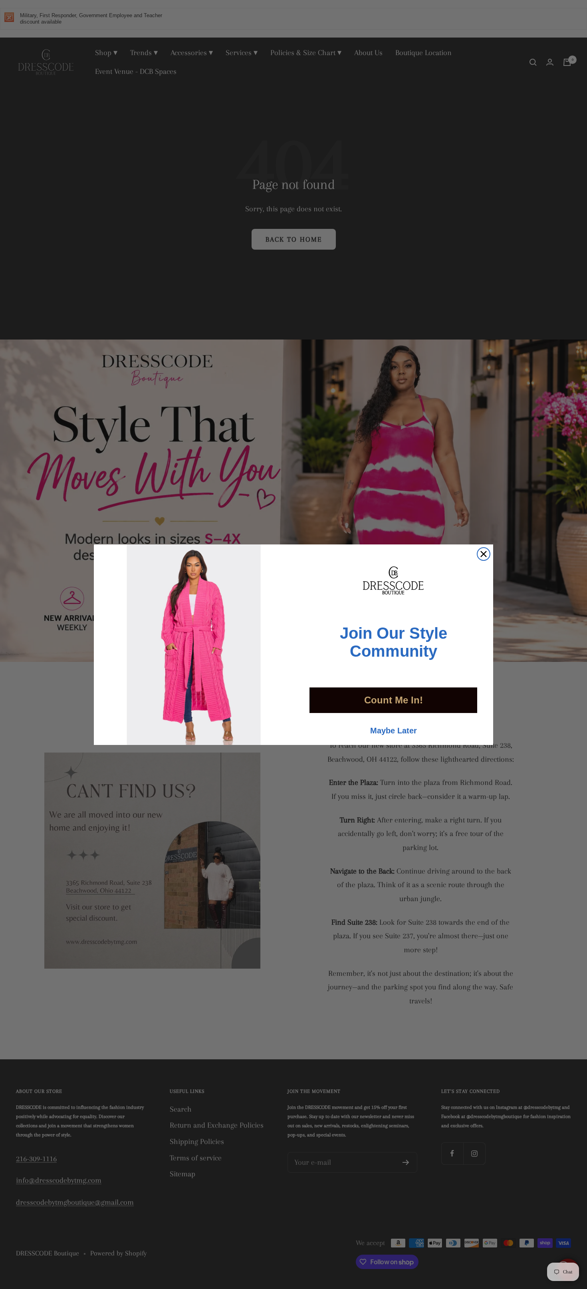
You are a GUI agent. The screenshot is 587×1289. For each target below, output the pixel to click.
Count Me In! (393, 700)
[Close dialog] (483, 554)
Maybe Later (393, 730)
